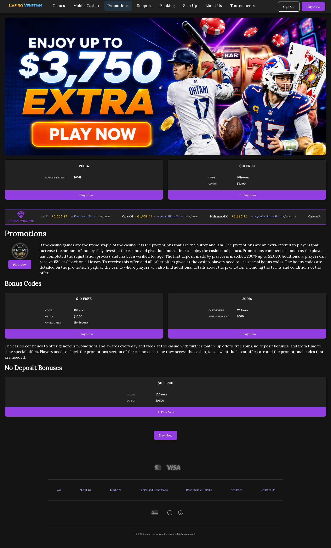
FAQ (58, 490)
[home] (25, 10)
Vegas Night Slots (156, 216)
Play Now (313, 7)
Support (144, 5)
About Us (214, 5)
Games (59, 5)
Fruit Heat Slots (69, 216)
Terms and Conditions (153, 490)
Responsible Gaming (199, 490)
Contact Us (268, 490)
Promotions (117, 5)
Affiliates (236, 490)
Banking (167, 5)
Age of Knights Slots (252, 216)
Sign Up (190, 5)
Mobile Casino (86, 5)
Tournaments (242, 5)
